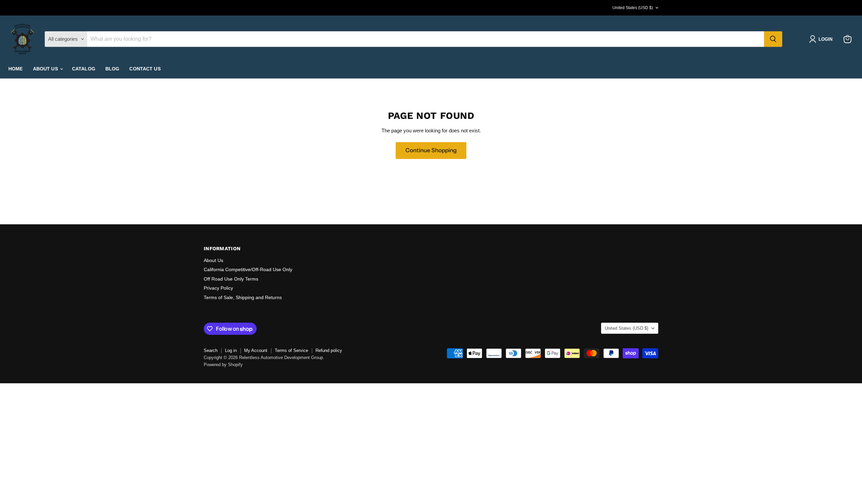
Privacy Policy (218, 288)
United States (632, 7)
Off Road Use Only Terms (231, 279)
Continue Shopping (431, 150)
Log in (231, 350)
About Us (213, 260)
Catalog (83, 68)
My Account (255, 350)
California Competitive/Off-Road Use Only (248, 269)
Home (15, 68)
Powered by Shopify (223, 364)
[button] (822, 39)
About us (46, 68)
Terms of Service (291, 350)
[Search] (773, 39)
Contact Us (144, 68)
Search (211, 350)
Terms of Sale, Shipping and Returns (243, 297)
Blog (112, 68)
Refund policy (329, 350)
